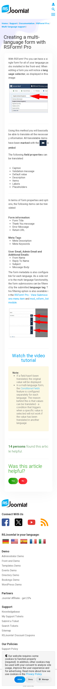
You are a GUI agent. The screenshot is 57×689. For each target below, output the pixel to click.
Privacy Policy (34, 674)
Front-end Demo (11, 560)
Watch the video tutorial (28, 358)
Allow (20, 679)
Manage (45, 679)
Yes (13, 481)
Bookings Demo (10, 579)
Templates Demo (11, 565)
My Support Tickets (12, 616)
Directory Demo (10, 575)
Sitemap (6, 630)
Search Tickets (10, 625)
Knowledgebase (11, 611)
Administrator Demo (13, 556)
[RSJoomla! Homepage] (15, 8)
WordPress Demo (12, 584)
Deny (30, 679)
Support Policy (10, 648)
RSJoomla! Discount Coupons (18, 635)
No (23, 481)
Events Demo (9, 570)
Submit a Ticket (10, 621)
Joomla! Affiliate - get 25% (16, 598)
